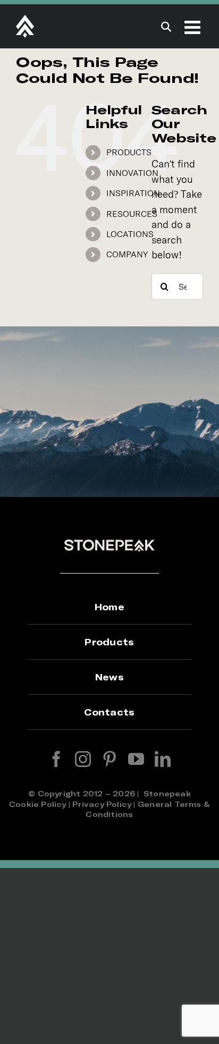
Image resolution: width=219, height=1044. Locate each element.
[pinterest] (109, 759)
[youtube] (136, 759)
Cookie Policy (37, 804)
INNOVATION (132, 172)
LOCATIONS (130, 234)
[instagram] (83, 759)
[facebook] (56, 759)
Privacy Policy (101, 804)
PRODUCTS (128, 152)
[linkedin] (163, 759)
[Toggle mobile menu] (193, 27)
